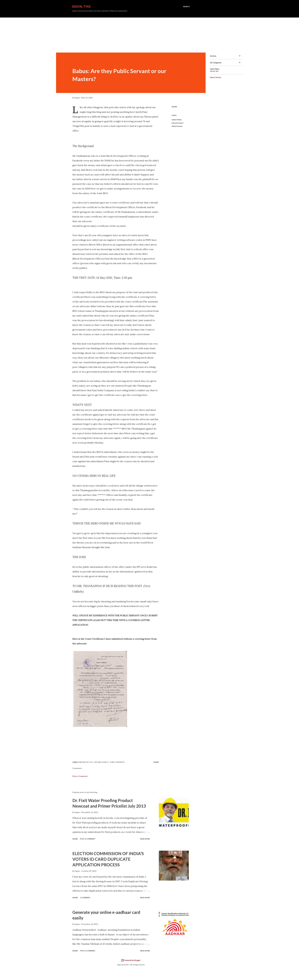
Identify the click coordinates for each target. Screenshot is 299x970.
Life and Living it (177, 123)
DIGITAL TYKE (81, 6)
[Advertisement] (149, 35)
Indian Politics (177, 120)
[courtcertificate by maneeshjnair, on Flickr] (99, 726)
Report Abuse (215, 77)
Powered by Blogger (132, 960)
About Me (214, 71)
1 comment (85, 898)
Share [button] (174, 107)
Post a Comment (79, 776)
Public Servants (177, 126)
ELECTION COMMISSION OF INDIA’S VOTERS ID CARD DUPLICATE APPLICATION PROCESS (108, 859)
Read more (145, 839)
